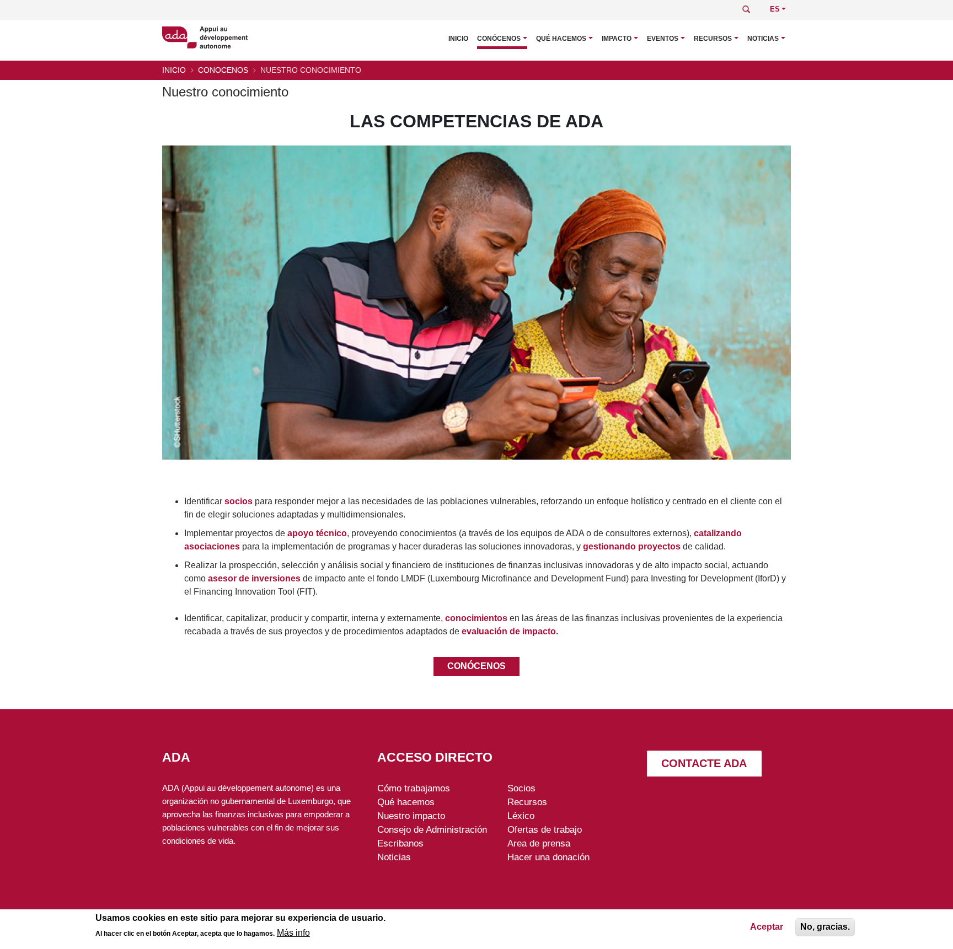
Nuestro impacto (411, 816)
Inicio (458, 38)
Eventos (662, 38)
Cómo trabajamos (413, 788)
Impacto (616, 38)
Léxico (520, 816)
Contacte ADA (704, 763)
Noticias (763, 38)
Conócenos (499, 38)
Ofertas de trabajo (544, 829)
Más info (293, 933)
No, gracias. (825, 926)
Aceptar (766, 926)
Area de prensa (538, 843)
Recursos (713, 38)
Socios (521, 788)
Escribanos (400, 843)
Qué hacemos (561, 38)
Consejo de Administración (432, 829)
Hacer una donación (548, 857)
